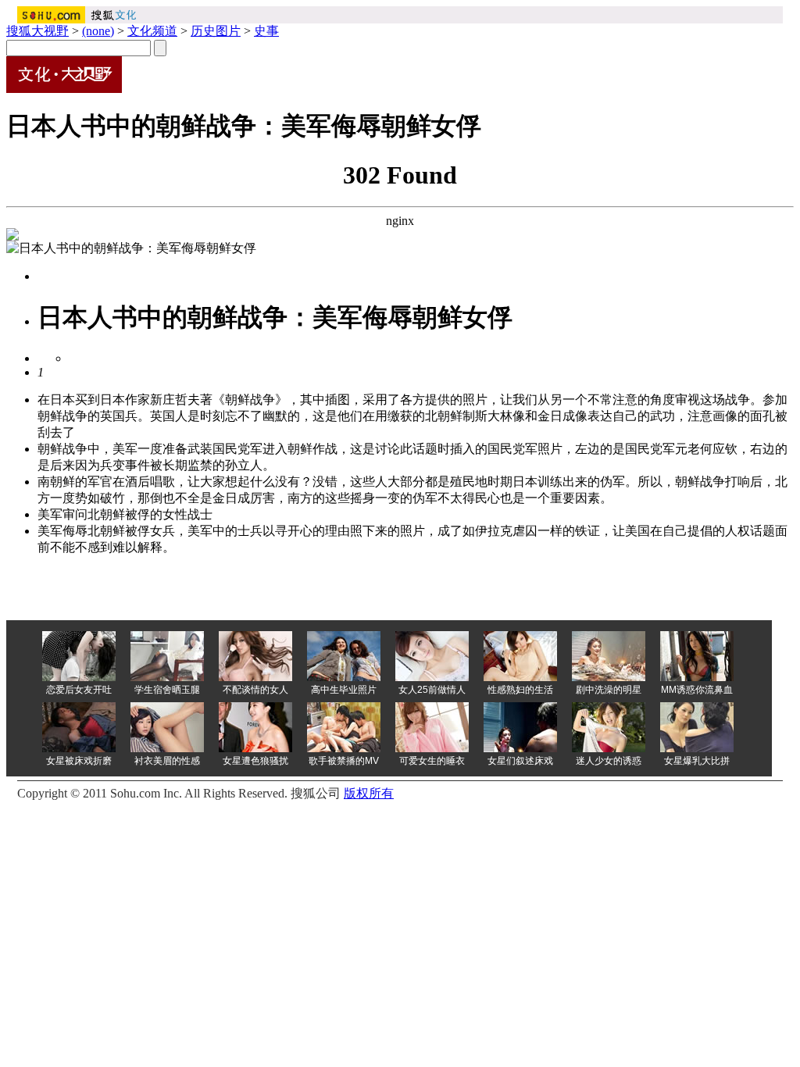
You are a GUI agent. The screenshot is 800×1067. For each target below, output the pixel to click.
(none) (98, 30)
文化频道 (152, 30)
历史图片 (216, 30)
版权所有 (369, 793)
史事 (266, 30)
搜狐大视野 (37, 30)
